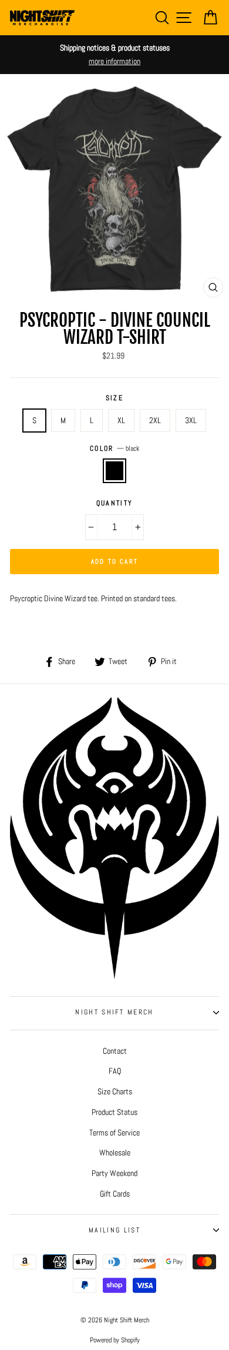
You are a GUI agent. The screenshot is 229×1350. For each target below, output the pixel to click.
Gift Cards (115, 1193)
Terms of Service (114, 1132)
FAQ (115, 1071)
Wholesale (114, 1152)
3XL (191, 420)
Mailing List (114, 1230)
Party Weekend (114, 1173)
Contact (115, 1051)
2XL (155, 420)
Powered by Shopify (115, 1340)
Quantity (114, 503)
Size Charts (114, 1091)
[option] (114, 54)
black (114, 470)
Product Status (114, 1112)
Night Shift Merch (114, 1012)
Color (114, 448)
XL (121, 420)
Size (114, 398)
